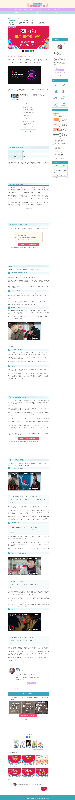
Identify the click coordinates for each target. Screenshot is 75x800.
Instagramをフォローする (28, 715)
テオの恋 (25, 118)
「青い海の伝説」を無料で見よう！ (29, 109)
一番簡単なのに (26, 124)
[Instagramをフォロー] (17, 689)
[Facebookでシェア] (26, 51)
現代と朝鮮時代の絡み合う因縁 (29, 112)
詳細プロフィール (31, 682)
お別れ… (25, 127)
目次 (27, 103)
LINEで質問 (56, 12)
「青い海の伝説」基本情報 (27, 106)
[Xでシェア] (23, 51)
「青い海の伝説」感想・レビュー (60, 152)
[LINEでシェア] (31, 51)
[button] (33, 51)
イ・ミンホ (18, 20)
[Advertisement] (15, 138)
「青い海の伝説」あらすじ (27, 107)
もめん (17, 668)
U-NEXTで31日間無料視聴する (28, 244)
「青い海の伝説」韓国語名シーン (28, 121)
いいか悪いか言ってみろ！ (28, 123)
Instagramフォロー (18, 12)
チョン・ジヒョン (23, 20)
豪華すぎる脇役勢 (27, 115)
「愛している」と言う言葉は (28, 126)
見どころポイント (26, 110)
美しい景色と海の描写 (59, 150)
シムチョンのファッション (28, 113)
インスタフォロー (31, 685)
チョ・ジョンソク (30, 20)
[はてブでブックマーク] (28, 51)
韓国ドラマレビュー (12, 20)
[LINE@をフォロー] (19, 689)
